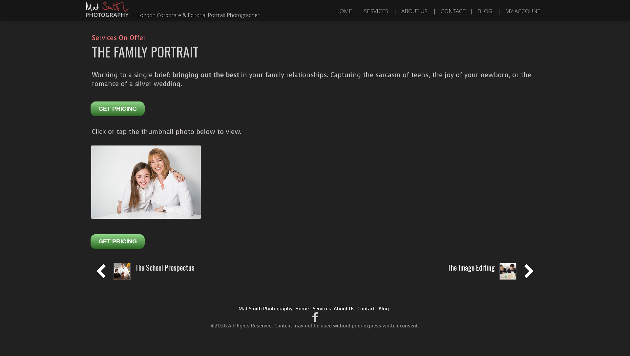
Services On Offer (119, 37)
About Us (414, 11)
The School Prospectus (165, 267)
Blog (484, 11)
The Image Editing (471, 267)
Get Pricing (117, 108)
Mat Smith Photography (266, 308)
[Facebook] (315, 317)
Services (376, 11)
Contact (453, 11)
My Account (522, 11)
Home (343, 11)
